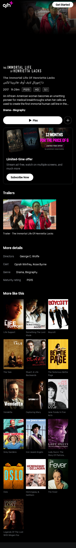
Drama (7, 110)
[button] (62, 4)
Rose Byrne (39, 264)
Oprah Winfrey (23, 264)
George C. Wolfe (29, 256)
